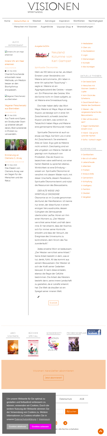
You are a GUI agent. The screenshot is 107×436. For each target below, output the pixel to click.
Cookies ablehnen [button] (17, 426)
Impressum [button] (44, 419)
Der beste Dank (89, 82)
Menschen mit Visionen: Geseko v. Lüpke (89, 89)
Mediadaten (88, 43)
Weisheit (37, 21)
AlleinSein (87, 166)
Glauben (86, 193)
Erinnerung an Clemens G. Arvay (13, 156)
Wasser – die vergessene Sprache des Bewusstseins (91, 112)
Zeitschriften (20, 21)
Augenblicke (47, 26)
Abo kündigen (89, 67)
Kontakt (86, 63)
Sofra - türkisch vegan (92, 140)
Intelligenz (87, 185)
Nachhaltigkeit (96, 21)
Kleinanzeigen (89, 59)
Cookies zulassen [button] (40, 426)
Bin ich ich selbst (90, 158)
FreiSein (86, 170)
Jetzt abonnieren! (53, 377)
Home (7, 21)
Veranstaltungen (85, 26)
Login (85, 55)
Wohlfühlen (79, 21)
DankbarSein (88, 155)
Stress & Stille (88, 174)
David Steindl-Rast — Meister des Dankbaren (90, 103)
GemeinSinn (88, 178)
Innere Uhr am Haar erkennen (14, 62)
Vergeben (87, 197)
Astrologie (50, 21)
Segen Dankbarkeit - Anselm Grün (90, 127)
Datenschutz (65, 399)
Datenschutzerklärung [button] (25, 419)
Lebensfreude (88, 162)
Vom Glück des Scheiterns (88, 96)
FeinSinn (86, 189)
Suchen (72, 411)
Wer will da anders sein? (89, 120)
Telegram (63, 423)
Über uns (87, 47)
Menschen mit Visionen (25, 26)
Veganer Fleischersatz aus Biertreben (15, 107)
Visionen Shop (64, 27)
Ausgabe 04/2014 (42, 46)
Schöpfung (87, 181)
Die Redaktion (89, 51)
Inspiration (64, 21)
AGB (82, 399)
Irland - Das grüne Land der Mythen (89, 134)
